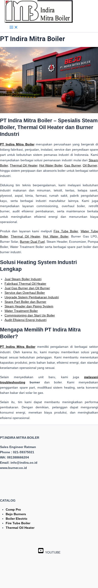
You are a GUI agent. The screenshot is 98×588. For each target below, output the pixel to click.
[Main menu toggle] (14, 27)
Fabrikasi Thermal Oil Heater (25, 283)
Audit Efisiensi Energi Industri (25, 320)
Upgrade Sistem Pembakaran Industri (32, 297)
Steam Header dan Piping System (29, 306)
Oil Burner (90, 165)
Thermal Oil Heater (23, 165)
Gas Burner (72, 165)
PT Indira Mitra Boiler (17, 346)
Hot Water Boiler (55, 236)
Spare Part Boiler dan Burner (25, 302)
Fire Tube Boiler (66, 231)
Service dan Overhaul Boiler (25, 292)
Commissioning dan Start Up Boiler (30, 315)
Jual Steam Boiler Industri (23, 279)
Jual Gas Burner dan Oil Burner (27, 288)
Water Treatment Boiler (21, 311)
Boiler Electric (16, 518)
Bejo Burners (16, 514)
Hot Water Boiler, (51, 165)
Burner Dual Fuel (32, 241)
